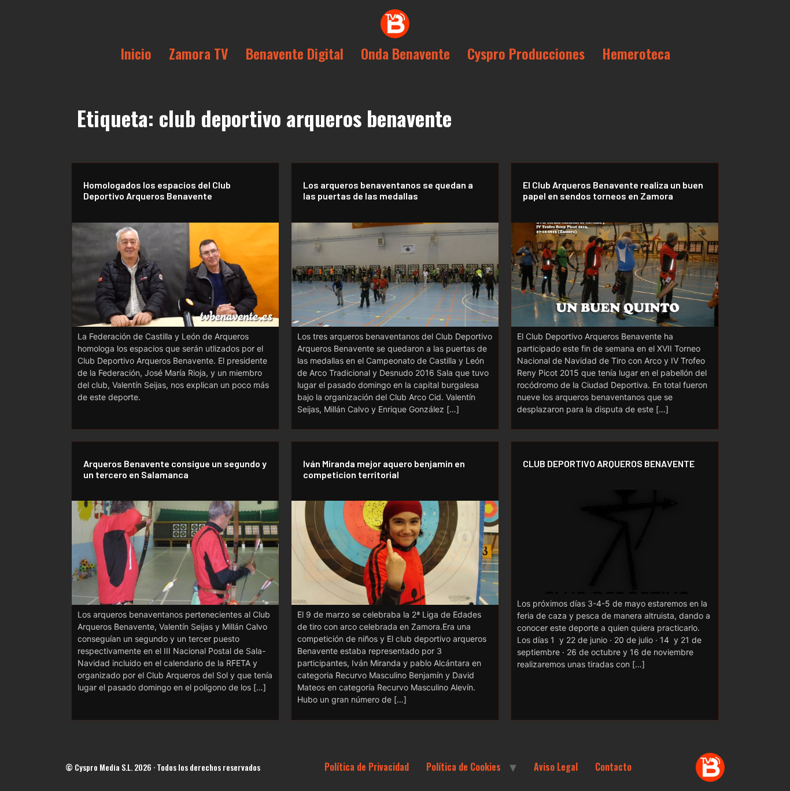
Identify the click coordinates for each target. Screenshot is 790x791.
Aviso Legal (556, 767)
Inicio (136, 53)
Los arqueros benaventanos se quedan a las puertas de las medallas (388, 190)
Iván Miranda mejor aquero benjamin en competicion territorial (384, 469)
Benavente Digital (295, 53)
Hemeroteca (636, 53)
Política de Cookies (463, 767)
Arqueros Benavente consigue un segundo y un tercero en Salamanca (175, 469)
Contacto (613, 767)
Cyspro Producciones (526, 53)
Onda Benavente (405, 53)
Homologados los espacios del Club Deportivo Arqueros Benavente (157, 190)
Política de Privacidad (366, 767)
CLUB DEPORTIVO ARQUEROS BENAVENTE (609, 463)
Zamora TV (198, 53)
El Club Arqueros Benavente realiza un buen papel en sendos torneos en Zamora (613, 190)
